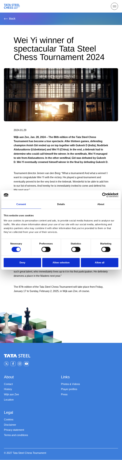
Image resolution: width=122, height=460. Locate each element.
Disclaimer (10, 424)
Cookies (8, 419)
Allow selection (61, 262)
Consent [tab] (21, 204)
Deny (22, 262)
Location (9, 399)
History (8, 389)
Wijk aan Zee (11, 394)
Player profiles (69, 389)
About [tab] (100, 204)
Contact (8, 384)
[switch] (46, 249)
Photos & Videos (70, 384)
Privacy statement (14, 430)
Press (64, 394)
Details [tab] (61, 204)
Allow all (99, 262)
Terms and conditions (16, 435)
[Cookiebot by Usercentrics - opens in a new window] (104, 195)
